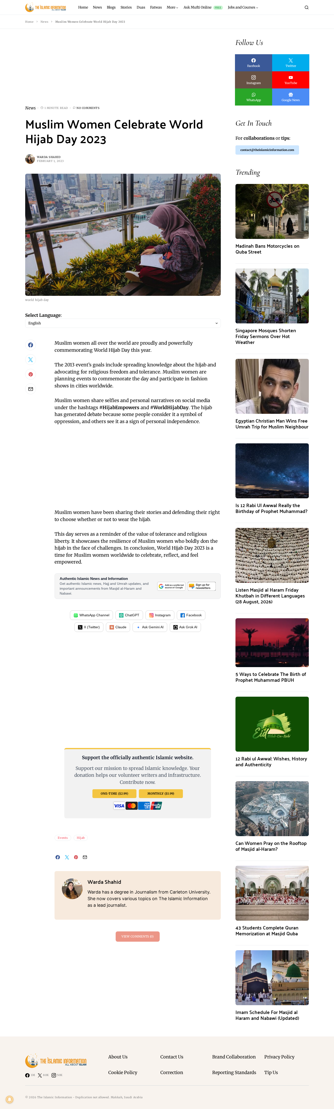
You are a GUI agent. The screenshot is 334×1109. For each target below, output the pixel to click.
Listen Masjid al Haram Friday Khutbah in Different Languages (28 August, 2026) (270, 595)
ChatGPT (132, 615)
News (44, 21)
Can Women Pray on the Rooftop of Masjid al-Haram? (271, 845)
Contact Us (171, 1057)
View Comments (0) (138, 936)
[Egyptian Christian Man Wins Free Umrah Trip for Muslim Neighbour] (272, 386)
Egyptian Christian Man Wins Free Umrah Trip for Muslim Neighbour (271, 423)
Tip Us (271, 1072)
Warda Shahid (49, 157)
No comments (88, 108)
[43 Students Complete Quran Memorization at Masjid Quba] (272, 893)
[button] (306, 7)
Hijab (81, 838)
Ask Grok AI (188, 627)
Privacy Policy (279, 1057)
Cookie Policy (122, 1072)
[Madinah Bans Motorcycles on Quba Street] (272, 211)
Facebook (194, 615)
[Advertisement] (123, 71)
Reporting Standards (234, 1072)
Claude (120, 627)
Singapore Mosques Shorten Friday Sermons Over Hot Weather (265, 336)
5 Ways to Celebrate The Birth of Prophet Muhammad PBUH (270, 676)
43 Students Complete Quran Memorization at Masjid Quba (266, 930)
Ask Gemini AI (153, 627)
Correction (171, 1072)
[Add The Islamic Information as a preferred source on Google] (171, 586)
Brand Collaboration (234, 1057)
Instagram (163, 615)
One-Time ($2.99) (114, 793)
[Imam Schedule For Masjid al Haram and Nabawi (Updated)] (272, 977)
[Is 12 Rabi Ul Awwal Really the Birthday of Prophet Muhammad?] (272, 470)
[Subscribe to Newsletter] (202, 586)
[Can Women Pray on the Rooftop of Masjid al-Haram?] (272, 808)
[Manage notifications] (9, 1099)
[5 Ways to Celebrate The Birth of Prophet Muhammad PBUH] (272, 642)
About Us (118, 1057)
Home (29, 21)
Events (63, 838)
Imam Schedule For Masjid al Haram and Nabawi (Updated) (267, 1014)
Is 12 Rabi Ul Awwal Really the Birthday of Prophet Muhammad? (271, 508)
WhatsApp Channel (94, 615)
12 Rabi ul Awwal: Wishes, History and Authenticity (271, 761)
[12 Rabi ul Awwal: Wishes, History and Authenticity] (272, 723)
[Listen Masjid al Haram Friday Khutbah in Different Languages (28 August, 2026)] (272, 555)
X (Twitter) (92, 627)
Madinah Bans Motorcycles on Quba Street (267, 248)
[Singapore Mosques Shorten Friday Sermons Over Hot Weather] (272, 295)
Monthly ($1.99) (160, 793)
